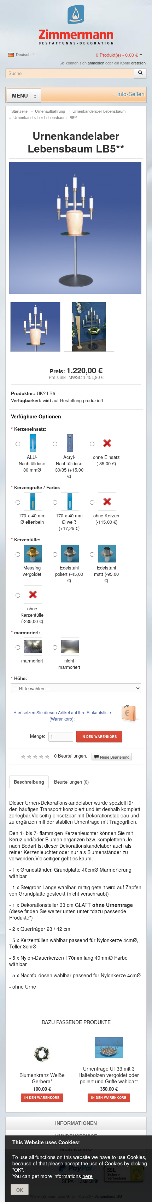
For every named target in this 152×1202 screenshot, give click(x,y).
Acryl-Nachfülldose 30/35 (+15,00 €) (69, 466)
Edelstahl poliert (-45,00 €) (69, 574)
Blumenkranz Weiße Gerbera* (42, 1078)
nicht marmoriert (69, 663)
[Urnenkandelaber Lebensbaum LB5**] (35, 327)
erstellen (138, 63)
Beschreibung (29, 781)
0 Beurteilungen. (70, 755)
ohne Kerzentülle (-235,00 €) (32, 614)
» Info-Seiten (129, 94)
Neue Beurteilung (114, 757)
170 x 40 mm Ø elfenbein (32, 518)
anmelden (96, 63)
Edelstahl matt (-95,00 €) (106, 574)
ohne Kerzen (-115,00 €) (106, 518)
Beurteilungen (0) (71, 781)
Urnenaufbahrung (50, 111)
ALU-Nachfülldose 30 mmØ (32, 463)
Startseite (19, 111)
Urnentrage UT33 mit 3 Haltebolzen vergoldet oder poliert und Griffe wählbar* (108, 1074)
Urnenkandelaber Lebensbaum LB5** (45, 118)
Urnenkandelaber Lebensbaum (98, 111)
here (87, 1175)
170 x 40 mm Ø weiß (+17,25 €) (69, 521)
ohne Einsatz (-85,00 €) (106, 460)
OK (19, 1190)
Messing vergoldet (32, 570)
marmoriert (32, 660)
